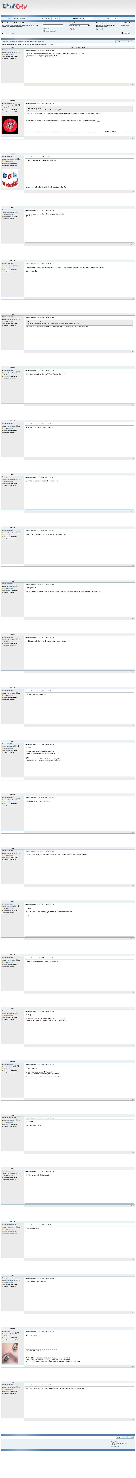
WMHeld (9, 156)
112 (15, 111)
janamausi (10, 49)
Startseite (5, 41)
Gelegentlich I (11, 52)
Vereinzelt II (10, 746)
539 (15, 165)
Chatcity (116, 1446)
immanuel (10, 583)
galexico (9, 210)
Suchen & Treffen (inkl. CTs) (17, 41)
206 (15, 1126)
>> (131, 41)
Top (132, 84)
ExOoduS (10, 263)
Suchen (47, 28)
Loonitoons (10, 103)
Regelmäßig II (11, 1120)
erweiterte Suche (50, 31)
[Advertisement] (82, 7)
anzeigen (23, 18)
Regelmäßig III (11, 159)
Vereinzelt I (10, 212)
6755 (16, 1340)
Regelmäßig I (11, 106)
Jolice (13, 34)
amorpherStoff (11, 1117)
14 (15, 58)
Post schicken (8, 54)
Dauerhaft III (10, 1334)
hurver (9, 1011)
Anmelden (126, 33)
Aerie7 (9, 1331)
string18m (10, 744)
